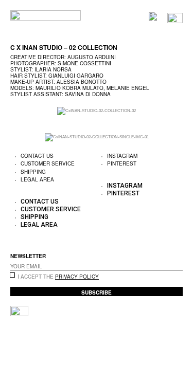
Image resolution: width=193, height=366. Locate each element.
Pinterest (121, 163)
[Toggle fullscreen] (74, 344)
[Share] (44, 344)
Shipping (34, 217)
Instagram (125, 185)
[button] (53, 194)
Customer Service (48, 163)
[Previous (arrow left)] (14, 359)
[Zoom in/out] (104, 344)
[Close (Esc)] (14, 344)
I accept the (58, 276)
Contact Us (40, 201)
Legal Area (37, 179)
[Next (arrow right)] (44, 359)
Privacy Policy (77, 276)
